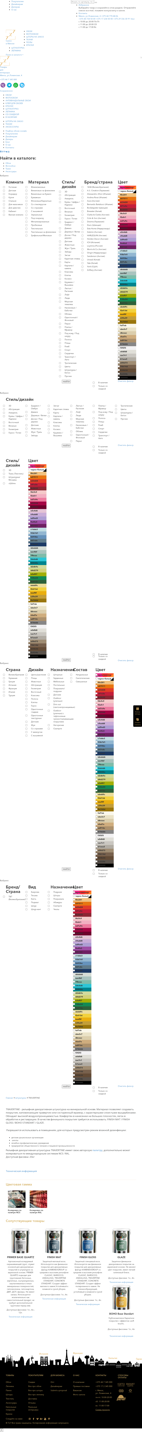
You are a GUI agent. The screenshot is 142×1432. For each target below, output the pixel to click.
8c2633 (123, 209)
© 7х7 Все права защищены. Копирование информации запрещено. (37, 1423)
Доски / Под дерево (70, 236)
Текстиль (10, 1398)
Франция (13, 688)
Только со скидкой (103, 387)
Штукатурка (17, 48)
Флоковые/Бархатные (41, 201)
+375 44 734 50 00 (87, 19)
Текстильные (37, 228)
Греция (12, 681)
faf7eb (123, 325)
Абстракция (70, 195)
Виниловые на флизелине (43, 190)
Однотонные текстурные (37, 716)
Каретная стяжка (72, 258)
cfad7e (123, 336)
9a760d (124, 321)
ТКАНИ (29, 39)
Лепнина (16, 50)
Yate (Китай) (92, 263)
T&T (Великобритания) (16, 898)
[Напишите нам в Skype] (22, 85)
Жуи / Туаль (70, 248)
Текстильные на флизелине (43, 232)
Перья (67, 323)
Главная (9, 1098)
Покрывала (58, 899)
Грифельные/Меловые (41, 235)
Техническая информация (21, 1171)
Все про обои (34, 1386)
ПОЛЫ (29, 42)
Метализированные (40, 221)
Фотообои (10, 166)
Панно (9, 1390)
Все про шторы (35, 1390)
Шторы (56, 895)
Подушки (57, 892)
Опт (52, 1382)
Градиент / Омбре (69, 223)
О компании (78, 1382)
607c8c (123, 262)
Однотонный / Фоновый (71, 318)
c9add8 (123, 236)
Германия (13, 678)
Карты (67, 262)
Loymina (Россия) (95, 246)
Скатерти (57, 728)
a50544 (124, 224)
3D (66, 191)
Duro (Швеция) (94, 225)
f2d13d (123, 310)
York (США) (92, 266)
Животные (69, 245)
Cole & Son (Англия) (96, 218)
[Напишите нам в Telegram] (9, 85)
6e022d (124, 228)
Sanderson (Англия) (96, 256)
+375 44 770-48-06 (109, 16)
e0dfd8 (123, 351)
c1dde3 (123, 251)
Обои (8, 163)
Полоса (68, 339)
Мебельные (58, 681)
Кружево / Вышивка (69, 283)
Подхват (35, 902)
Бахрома (35, 892)
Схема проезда (103, 1409)
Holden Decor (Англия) (97, 239)
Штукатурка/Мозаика (14, 478)
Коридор (13, 194)
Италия (12, 692)
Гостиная (13, 187)
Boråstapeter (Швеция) (97, 208)
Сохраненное (6, 91)
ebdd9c (123, 307)
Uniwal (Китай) (93, 259)
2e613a (123, 303)
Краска (9, 1414)
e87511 (124, 198)
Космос (68, 278)
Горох (33, 706)
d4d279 (124, 292)
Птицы (67, 343)
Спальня (12, 201)
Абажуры (57, 902)
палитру (97, 1150)
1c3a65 (123, 265)
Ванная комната (16, 214)
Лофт (67, 294)
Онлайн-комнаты (138, 724)
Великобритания (16, 674)
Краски (30, 45)
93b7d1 (124, 254)
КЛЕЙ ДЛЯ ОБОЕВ (14, 103)
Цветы (67, 366)
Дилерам (15, 7)
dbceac (123, 333)
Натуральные (82, 674)
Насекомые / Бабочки (70, 309)
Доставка (32, 1398)
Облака (68, 314)
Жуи (33, 725)
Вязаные (69, 211)
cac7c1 (123, 355)
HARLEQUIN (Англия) (96, 235)
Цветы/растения (38, 674)
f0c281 (123, 195)
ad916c (123, 340)
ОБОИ (29, 31)
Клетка (68, 275)
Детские (68, 241)
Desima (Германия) (95, 221)
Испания (12, 685)
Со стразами (37, 208)
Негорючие (58, 725)
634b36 (124, 370)
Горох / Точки (71, 218)
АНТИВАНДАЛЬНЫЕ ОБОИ (18, 100)
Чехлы (56, 909)
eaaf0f (123, 314)
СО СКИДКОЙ (12, 114)
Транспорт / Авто (70, 358)
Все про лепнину (36, 1394)
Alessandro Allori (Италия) (99, 194)
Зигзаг (67, 255)
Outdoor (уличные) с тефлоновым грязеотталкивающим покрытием (61, 716)
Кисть (33, 899)
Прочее (68, 376)
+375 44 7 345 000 (8, 79)
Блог (8, 142)
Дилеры (9, 139)
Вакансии (77, 1390)
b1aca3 (123, 359)
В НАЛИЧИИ (11, 117)
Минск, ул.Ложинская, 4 (90, 16)
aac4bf (123, 273)
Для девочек (15, 208)
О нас (14, 9)
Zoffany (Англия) (94, 270)
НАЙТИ (66, 381)
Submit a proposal (59, 1390)
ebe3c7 (123, 329)
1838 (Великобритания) (98, 187)
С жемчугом (36, 732)
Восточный (70, 208)
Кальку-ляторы (137, 713)
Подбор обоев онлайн (16, 131)
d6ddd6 (124, 269)
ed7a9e (123, 221)
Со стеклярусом (38, 204)
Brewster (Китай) (94, 211)
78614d (124, 366)
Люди (67, 298)
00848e (124, 284)
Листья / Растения (69, 289)
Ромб (67, 346)
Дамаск (68, 228)
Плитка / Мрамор (68, 328)
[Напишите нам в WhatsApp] (16, 85)
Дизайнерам (17, 4)
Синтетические (83, 678)
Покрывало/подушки (59, 689)
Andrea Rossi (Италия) (97, 197)
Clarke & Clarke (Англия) (98, 214)
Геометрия (69, 215)
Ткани (8, 168)
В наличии (103, 382)
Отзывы (32, 1403)
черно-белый (126, 191)
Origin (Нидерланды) (96, 252)
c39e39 (123, 318)
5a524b (124, 374)
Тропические (71, 363)
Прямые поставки (81, 1386)
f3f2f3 (123, 348)
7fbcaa (123, 277)
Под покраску (37, 218)
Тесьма (34, 895)
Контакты (10, 147)
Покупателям (17, 1)
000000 (124, 377)
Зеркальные (36, 214)
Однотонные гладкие (37, 710)
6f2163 (123, 247)
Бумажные (36, 197)
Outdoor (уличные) (57, 699)
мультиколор (127, 187)
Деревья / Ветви (72, 231)
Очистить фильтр (126, 381)
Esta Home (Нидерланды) (98, 228)
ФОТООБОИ (32, 34)
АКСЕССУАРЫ (12, 127)
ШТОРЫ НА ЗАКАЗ (35, 37)
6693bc (123, 258)
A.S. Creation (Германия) (98, 190)
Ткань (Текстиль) (16, 473)
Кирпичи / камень (69, 267)
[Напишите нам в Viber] (3, 85)
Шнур (33, 906)
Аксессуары (11, 171)
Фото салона (79, 1394)
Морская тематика (69, 303)
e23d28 (124, 202)
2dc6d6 (123, 280)
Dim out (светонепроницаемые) (61, 705)
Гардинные (58, 678)
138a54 (124, 299)
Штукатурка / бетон (71, 371)
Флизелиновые (38, 187)
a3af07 (123, 295)
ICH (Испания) (93, 242)
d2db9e (124, 288)
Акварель (69, 198)
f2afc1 (123, 217)
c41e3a (123, 206)
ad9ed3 (123, 239)
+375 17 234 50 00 (104, 19)
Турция (12, 695)
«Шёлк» (12, 483)
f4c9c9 (123, 213)
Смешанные (81, 681)
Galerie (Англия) (94, 232)
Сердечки (69, 353)
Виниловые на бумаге (41, 194)
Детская (12, 190)
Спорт (67, 350)
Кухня (11, 197)
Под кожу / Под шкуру (72, 334)
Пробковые (36, 225)
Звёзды (68, 252)
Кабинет (12, 211)
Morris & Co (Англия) (96, 249)
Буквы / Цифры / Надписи (72, 203)
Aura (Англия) (93, 201)
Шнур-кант (36, 909)
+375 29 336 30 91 (124, 19)
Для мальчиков (16, 204)
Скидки (31, 1382)
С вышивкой (37, 211)
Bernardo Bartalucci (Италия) (100, 204)
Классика (69, 272)
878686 (124, 344)
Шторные (57, 674)
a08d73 (124, 363)
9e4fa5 (123, 243)
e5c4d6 (123, 232)
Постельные (59, 685)
